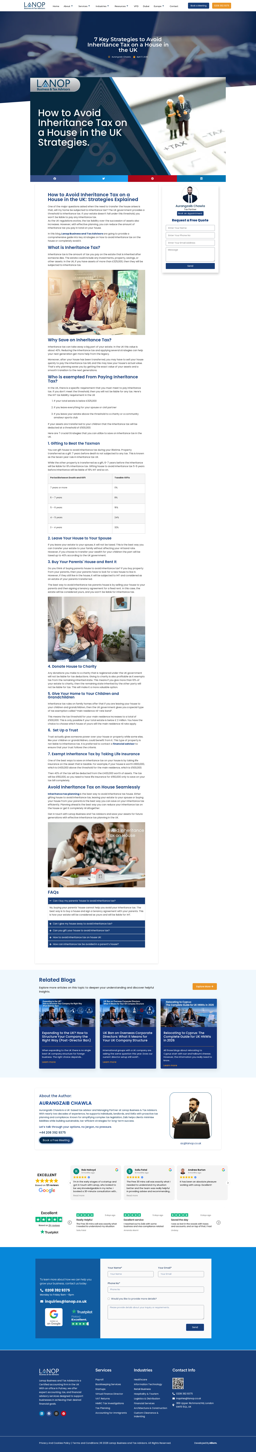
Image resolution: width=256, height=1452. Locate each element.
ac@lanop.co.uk (190, 1143)
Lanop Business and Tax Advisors (82, 233)
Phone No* (114, 1283)
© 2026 (104, 1443)
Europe (157, 6)
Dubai (146, 6)
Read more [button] (78, 1195)
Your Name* (115, 1268)
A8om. (213, 1443)
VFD (136, 6)
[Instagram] (56, 1413)
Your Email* (165, 1268)
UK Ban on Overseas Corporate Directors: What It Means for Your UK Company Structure (127, 1036)
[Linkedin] (41, 1413)
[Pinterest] (63, 1413)
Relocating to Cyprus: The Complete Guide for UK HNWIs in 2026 (187, 1036)
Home (56, 6)
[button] (54, 178)
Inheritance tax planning (63, 794)
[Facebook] (49, 1413)
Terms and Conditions (85, 1443)
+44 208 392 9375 (52, 1132)
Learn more (49, 1062)
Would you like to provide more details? (134, 1298)
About (67, 6)
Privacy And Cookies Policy (55, 1443)
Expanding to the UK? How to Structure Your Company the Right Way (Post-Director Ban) (67, 1036)
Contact (174, 6)
